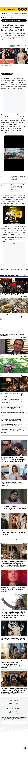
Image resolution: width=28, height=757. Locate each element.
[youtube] (15, 708)
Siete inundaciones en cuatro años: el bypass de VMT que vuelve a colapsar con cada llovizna (12, 419)
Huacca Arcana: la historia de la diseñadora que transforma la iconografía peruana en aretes (13, 508)
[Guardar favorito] (22, 46)
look (20, 88)
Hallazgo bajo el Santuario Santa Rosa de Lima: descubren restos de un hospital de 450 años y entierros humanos (11, 401)
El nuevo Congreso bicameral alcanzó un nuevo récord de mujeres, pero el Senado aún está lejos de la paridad (12, 431)
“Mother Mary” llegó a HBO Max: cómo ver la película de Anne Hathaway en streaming (13, 589)
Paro (20, 13)
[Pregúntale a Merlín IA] (25, 748)
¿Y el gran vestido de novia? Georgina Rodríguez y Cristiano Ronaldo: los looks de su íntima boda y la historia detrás (13, 459)
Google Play (18, 703)
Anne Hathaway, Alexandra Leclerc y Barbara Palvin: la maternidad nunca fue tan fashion (13, 483)
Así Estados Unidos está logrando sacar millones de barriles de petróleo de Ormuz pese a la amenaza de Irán (12, 414)
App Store (10, 703)
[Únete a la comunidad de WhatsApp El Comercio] (12, 46)
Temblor (11, 13)
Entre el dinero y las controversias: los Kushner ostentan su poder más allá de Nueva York (11, 425)
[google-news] (20, 708)
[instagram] (13, 708)
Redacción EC (6, 70)
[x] (10, 708)
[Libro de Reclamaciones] (18, 712)
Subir (13, 722)
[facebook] (7, 708)
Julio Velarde (24, 13)
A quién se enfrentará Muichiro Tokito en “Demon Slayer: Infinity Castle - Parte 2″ (13, 639)
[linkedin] (18, 708)
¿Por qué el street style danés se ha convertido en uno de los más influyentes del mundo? (13, 532)
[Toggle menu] (2, 9)
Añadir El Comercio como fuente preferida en (13, 20)
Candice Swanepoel (17, 78)
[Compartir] (25, 46)
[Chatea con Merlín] (19, 9)
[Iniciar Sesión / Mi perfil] (25, 9)
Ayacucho (16, 13)
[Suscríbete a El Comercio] (22, 9)
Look (22, 269)
